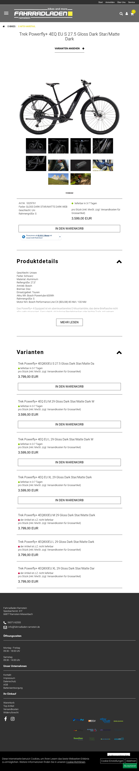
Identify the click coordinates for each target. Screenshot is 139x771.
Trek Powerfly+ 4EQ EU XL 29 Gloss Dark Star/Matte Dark (55, 477)
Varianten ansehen (67, 48)
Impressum (9, 678)
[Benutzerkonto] (127, 13)
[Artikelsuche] (121, 14)
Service (131, 2)
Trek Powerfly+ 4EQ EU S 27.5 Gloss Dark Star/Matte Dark (69, 36)
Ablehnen (131, 760)
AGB (5, 684)
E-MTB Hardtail (27, 26)
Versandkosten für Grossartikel (63, 371)
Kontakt (7, 674)
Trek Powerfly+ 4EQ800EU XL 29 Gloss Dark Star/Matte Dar (56, 568)
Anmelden (110, 2)
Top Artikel (8, 706)
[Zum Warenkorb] (132, 14)
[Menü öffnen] (6, 13)
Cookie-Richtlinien (75, 762)
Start (100, 2)
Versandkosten (10, 709)
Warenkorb (8, 702)
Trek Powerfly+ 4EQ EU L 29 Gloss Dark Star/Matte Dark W (55, 439)
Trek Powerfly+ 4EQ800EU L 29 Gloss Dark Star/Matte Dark (56, 541)
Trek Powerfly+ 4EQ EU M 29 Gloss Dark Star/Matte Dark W (56, 401)
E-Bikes (11, 26)
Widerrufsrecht (10, 712)
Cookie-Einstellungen (112, 760)
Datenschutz (9, 681)
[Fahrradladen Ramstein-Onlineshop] (44, 13)
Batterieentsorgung (13, 688)
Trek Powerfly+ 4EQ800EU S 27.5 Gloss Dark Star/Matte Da (56, 363)
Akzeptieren (130, 765)
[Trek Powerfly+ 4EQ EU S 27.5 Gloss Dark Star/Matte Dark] (69, 97)
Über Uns (121, 2)
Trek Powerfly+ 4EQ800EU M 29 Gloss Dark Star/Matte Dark (56, 515)
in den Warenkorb (69, 228)
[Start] (4, 26)
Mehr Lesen (69, 322)
